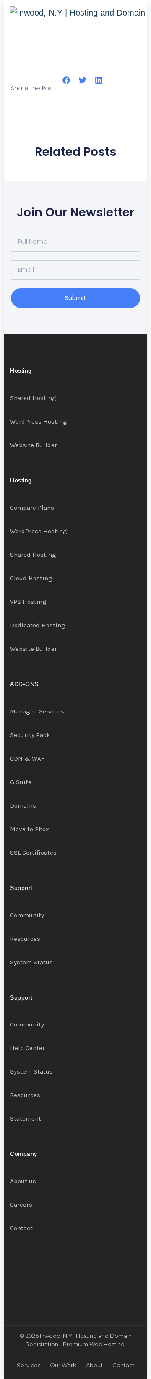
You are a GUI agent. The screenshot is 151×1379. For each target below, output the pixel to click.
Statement (25, 1118)
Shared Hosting (33, 398)
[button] (66, 80)
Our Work (63, 1365)
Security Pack (30, 735)
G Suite (20, 782)
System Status (31, 962)
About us (23, 1181)
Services (28, 1365)
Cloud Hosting (31, 578)
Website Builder (33, 445)
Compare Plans (32, 507)
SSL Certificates (33, 852)
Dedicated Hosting (37, 625)
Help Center (27, 1048)
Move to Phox (29, 829)
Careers (21, 1204)
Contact (21, 1228)
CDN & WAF (27, 758)
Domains (23, 805)
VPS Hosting (28, 601)
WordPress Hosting (38, 421)
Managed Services (37, 711)
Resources (25, 938)
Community (27, 915)
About (94, 1365)
